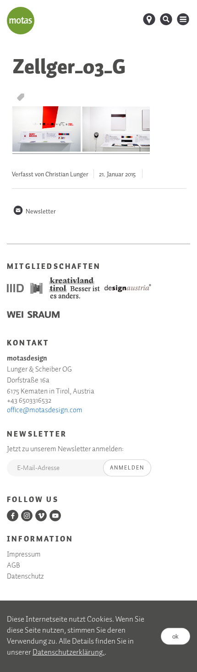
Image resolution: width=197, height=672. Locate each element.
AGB (13, 565)
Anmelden (127, 468)
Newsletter (34, 212)
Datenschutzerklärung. (68, 652)
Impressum (24, 554)
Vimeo (41, 515)
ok (175, 636)
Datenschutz (25, 576)
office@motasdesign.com (44, 410)
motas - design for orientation (20, 20)
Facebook (12, 515)
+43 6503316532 (29, 400)
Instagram (27, 515)
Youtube (55, 515)
